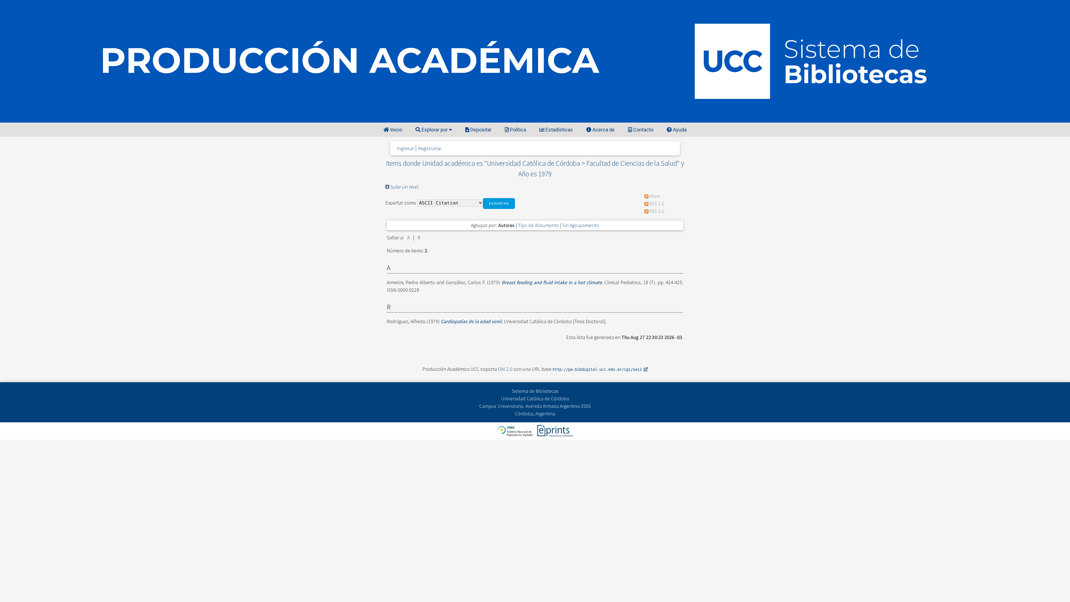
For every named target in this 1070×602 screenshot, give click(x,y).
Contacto (642, 130)
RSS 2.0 (656, 211)
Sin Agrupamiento (581, 225)
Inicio (395, 130)
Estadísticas (558, 130)
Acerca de (603, 130)
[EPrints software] (554, 430)
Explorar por (434, 130)
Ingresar (405, 148)
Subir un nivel (404, 187)
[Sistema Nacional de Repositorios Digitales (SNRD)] (515, 430)
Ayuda (679, 130)
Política (517, 130)
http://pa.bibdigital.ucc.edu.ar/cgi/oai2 (598, 369)
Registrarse (429, 148)
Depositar (480, 130)
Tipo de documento (538, 225)
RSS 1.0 (656, 203)
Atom (654, 196)
